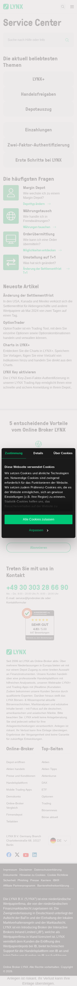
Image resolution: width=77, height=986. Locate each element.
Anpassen (36, 530)
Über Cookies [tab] (63, 453)
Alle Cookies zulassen (38, 519)
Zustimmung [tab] (14, 453)
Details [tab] (38, 453)
